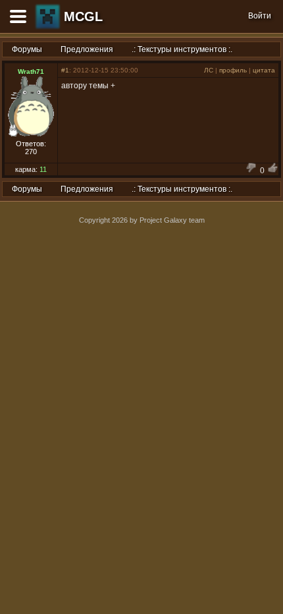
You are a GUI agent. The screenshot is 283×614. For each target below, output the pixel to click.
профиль (233, 70)
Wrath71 (31, 71)
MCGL (83, 16)
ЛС (208, 70)
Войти (259, 15)
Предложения (87, 49)
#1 (65, 70)
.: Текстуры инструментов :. (182, 49)
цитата (264, 70)
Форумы (27, 49)
